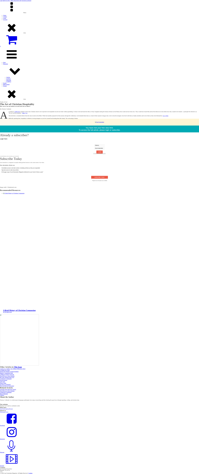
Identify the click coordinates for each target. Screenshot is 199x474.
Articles (8, 77)
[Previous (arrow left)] (2, 237)
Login (4, 18)
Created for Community (6, 378)
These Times (3, 383)
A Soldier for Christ (5, 370)
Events (4, 83)
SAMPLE (8, 81)
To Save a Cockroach (5, 384)
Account (5, 19)
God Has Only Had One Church (8, 389)
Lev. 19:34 (165, 115)
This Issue (18, 367)
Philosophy (3, 412)
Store (4, 62)
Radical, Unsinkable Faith (6, 373)
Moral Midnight (4, 394)
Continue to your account (9, 156)
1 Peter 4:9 (17, 111)
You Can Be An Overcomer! (7, 386)
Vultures (2, 395)
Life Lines (2, 381)
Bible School (6, 84)
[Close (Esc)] (197, 1)
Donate (5, 86)
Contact (5, 16)
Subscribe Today (99, 177)
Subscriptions (6, 409)
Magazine (5, 64)
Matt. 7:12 (24, 113)
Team (7, 412)
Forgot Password (99, 153)
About (4, 15)
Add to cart (9, 312)
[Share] (194, 1)
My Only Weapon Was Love (7, 377)
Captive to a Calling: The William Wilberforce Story (12, 368)
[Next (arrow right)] (196, 237)
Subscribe (8, 80)
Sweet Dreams (3, 380)
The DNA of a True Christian (7, 376)
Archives (8, 78)
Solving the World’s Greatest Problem (9, 371)
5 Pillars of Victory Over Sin (7, 374)
